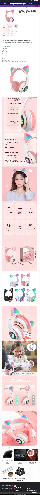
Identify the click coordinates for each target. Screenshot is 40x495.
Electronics (20, 4)
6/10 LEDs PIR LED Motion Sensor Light (8, 478)
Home (2, 7)
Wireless (14, 4)
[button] (17, 8)
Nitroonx (4, 3)
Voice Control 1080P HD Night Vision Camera (20, 462)
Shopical (22, 494)
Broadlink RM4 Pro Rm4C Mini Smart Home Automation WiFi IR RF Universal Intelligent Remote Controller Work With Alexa (7, 461)
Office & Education (24, 4)
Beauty (16, 4)
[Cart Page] (29, 3)
